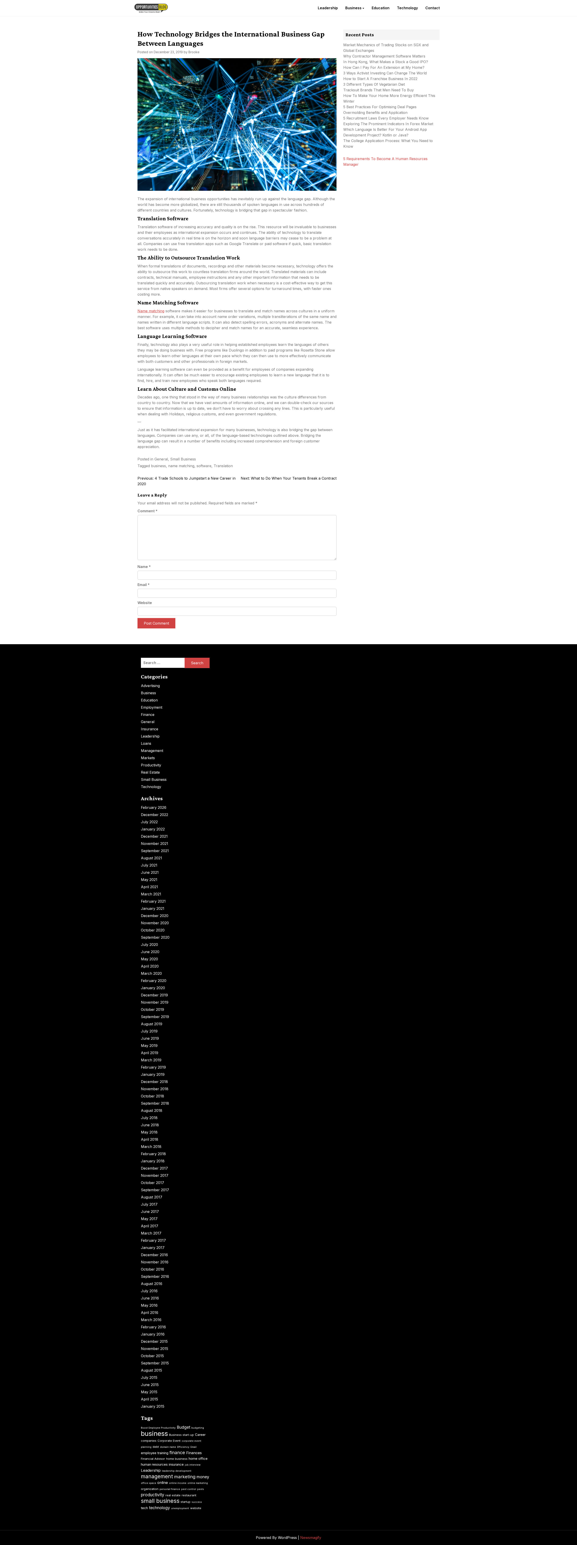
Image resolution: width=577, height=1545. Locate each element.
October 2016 (152, 1269)
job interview (193, 1464)
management (157, 1476)
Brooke (193, 52)
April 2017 (149, 1226)
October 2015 (152, 1356)
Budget (183, 1427)
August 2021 (151, 858)
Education (380, 8)
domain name (168, 1447)
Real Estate (150, 772)
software (204, 466)
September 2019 (155, 1016)
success (197, 1502)
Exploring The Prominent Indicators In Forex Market (388, 124)
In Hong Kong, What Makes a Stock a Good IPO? (385, 62)
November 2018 (154, 1089)
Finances (194, 1453)
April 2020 (150, 966)
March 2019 (151, 1060)
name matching (181, 466)
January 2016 (153, 1334)
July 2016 (149, 1291)
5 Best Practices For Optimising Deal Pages (380, 107)
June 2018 (150, 1125)
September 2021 (155, 850)
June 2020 (150, 952)
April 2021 (149, 887)
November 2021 (154, 843)
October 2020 (153, 930)
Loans (146, 743)
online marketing (198, 1483)
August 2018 (151, 1110)
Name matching (150, 311)
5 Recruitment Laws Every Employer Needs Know (386, 118)
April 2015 (149, 1399)
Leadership (328, 8)
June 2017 (150, 1211)
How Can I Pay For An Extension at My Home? (383, 67)
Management (152, 750)
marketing (184, 1476)
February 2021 (153, 901)
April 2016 (149, 1312)
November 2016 (154, 1262)
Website (144, 602)
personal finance (170, 1489)
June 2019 (150, 1038)
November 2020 (155, 923)
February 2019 (153, 1067)
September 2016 (155, 1276)
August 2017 (151, 1197)
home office (198, 1458)
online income (177, 1483)
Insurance (149, 729)
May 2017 (149, 1218)
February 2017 (153, 1240)
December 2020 (154, 915)
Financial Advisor (153, 1458)
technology (159, 1507)
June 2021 (150, 872)
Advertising (150, 685)
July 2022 (149, 822)
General (161, 459)
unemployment (180, 1508)
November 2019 (154, 1002)
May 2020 (149, 959)
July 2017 (149, 1204)
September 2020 (155, 937)
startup (185, 1502)
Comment (147, 511)
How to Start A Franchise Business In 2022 (380, 78)
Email (143, 584)
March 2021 (151, 894)
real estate (173, 1495)
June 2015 (150, 1384)
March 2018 (151, 1146)
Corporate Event (169, 1440)
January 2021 (152, 908)
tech (144, 1508)
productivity (152, 1494)
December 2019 (154, 995)
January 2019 (153, 1074)
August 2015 (151, 1370)
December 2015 (154, 1341)
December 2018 (154, 1081)
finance (177, 1452)
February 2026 (153, 807)
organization (149, 1489)
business (158, 466)
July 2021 (149, 865)
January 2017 (153, 1247)
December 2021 (154, 836)
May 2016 (149, 1305)
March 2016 (151, 1319)
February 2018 (153, 1154)
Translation (223, 466)
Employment (151, 707)
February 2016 (153, 1327)
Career (200, 1434)
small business (160, 1500)
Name (144, 566)
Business (353, 8)
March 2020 (151, 973)
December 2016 (154, 1255)
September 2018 (155, 1103)
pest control (188, 1489)
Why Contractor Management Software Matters (384, 56)
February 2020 (153, 980)
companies (148, 1440)
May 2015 (149, 1392)
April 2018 (149, 1139)
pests (200, 1489)
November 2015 (154, 1348)
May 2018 (149, 1132)
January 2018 (153, 1161)
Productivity (151, 765)
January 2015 (152, 1406)
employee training (154, 1453)
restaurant (189, 1495)
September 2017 (155, 1190)
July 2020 (149, 944)
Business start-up (181, 1435)
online (162, 1482)
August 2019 (151, 1024)
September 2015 (155, 1363)
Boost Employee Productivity (158, 1427)
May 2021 (149, 879)
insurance (176, 1464)
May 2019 (149, 1045)
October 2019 (152, 1009)
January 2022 (153, 829)
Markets (148, 758)
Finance (147, 714)
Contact (432, 8)
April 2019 (149, 1053)
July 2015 (149, 1377)
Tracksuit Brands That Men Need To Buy (378, 90)
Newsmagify (310, 1537)
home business (177, 1458)
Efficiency (183, 1447)
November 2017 (154, 1175)
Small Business (183, 459)
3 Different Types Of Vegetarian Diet (374, 84)
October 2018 (152, 1096)
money (203, 1476)
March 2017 (151, 1233)
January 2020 (153, 988)
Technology (407, 8)
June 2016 (150, 1298)
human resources (154, 1464)
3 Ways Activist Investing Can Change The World (385, 73)
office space (148, 1483)
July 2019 (149, 1031)
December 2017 (154, 1168)
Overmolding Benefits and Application (375, 112)
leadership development (176, 1470)
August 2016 (151, 1283)
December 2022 (154, 814)
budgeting (197, 1427)
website (195, 1508)
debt (156, 1446)
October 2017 (152, 1182)
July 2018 (149, 1117)
